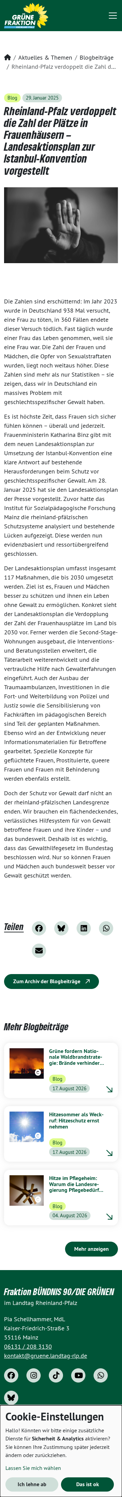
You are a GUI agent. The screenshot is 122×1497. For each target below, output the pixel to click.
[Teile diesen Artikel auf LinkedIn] (84, 928)
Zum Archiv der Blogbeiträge (47, 981)
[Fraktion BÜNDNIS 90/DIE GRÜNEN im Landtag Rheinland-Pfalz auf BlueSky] (11, 1398)
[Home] (26, 15)
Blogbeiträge (97, 57)
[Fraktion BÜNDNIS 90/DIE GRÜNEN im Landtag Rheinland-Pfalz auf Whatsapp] (101, 1375)
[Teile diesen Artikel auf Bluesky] (61, 928)
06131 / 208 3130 (28, 1346)
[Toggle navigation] (113, 15)
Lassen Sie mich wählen (33, 1467)
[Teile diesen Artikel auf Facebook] (39, 928)
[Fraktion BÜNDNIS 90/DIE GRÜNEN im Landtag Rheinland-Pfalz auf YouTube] (78, 1375)
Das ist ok (87, 1484)
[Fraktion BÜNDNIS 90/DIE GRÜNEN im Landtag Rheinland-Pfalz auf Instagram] (33, 1375)
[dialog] (61, 1451)
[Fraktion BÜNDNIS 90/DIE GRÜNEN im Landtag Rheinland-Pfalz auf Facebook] (11, 1375)
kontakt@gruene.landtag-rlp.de (45, 1355)
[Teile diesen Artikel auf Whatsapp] (106, 928)
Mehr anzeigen (91, 1248)
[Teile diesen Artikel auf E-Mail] (39, 951)
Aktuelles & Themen (45, 57)
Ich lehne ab (32, 1484)
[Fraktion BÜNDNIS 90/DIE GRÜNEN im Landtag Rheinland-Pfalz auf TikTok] (56, 1375)
